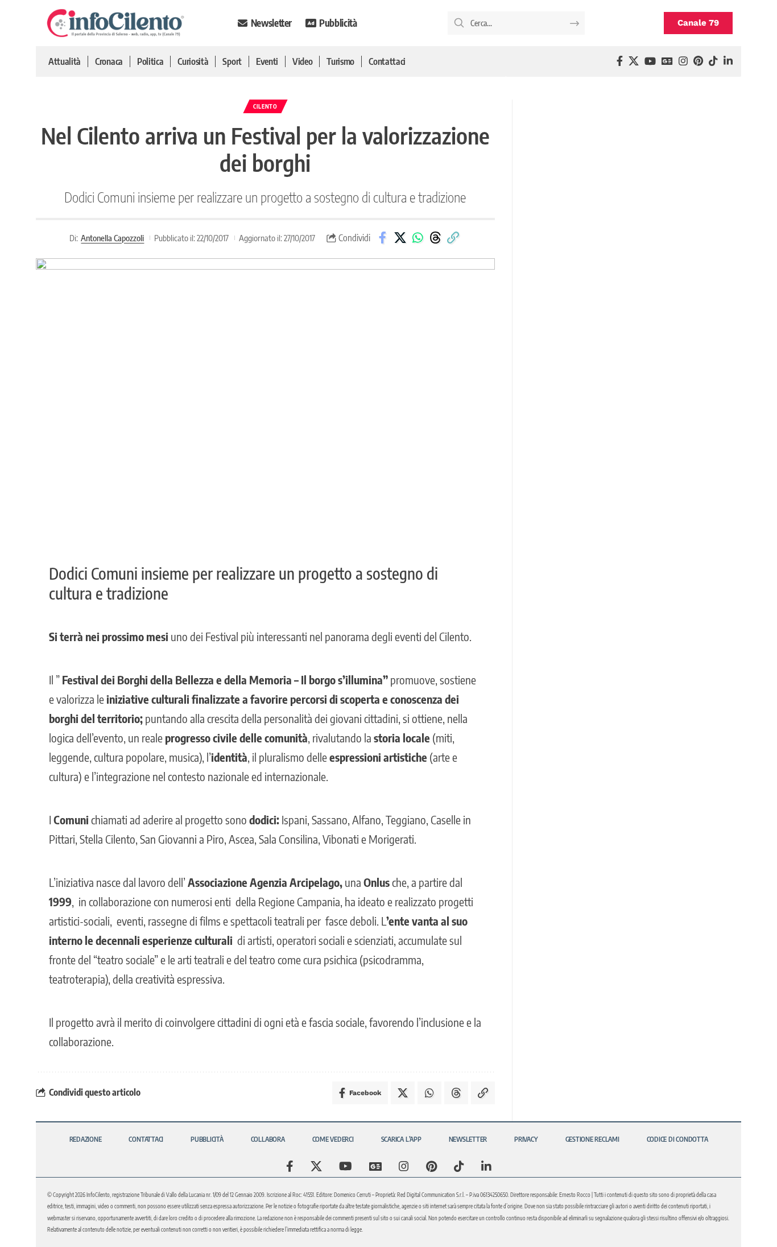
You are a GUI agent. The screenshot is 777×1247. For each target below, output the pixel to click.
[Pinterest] (698, 61)
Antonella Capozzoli (112, 238)
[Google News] (667, 61)
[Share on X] (400, 238)
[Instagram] (683, 61)
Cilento (265, 106)
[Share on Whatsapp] (417, 238)
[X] (634, 61)
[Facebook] (620, 61)
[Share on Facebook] (382, 238)
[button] (453, 238)
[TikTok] (713, 61)
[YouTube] (650, 61)
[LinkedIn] (728, 61)
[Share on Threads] (435, 238)
